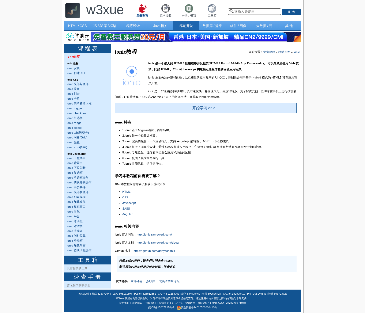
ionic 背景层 (75, 163)
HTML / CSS (77, 26)
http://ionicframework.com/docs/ (158, 242)
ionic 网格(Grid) (77, 137)
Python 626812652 (145, 293)
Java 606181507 (122, 293)
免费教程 (269, 52)
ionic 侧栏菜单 (76, 235)
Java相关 (160, 26)
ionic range (74, 123)
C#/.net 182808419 (234, 293)
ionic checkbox (76, 113)
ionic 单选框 (75, 118)
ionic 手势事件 (76, 187)
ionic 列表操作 (76, 197)
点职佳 (150, 281)
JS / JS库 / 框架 (104, 26)
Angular (127, 214)
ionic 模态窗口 (76, 206)
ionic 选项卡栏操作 (79, 250)
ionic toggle (74, 108)
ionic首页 (73, 56)
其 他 (289, 26)
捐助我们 (151, 302)
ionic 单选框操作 (78, 177)
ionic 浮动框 (75, 221)
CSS (125, 197)
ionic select (74, 127)
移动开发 (186, 26)
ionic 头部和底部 (78, 192)
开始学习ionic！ (205, 108)
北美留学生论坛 (169, 281)
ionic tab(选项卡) (78, 132)
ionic (297, 52)
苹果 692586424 (211, 293)
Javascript (129, 203)
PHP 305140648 (256, 293)
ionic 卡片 (73, 98)
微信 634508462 (190, 293)
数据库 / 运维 (212, 26)
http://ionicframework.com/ (154, 234)
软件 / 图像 (238, 26)
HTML (126, 191)
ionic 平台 (73, 216)
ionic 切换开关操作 (79, 182)
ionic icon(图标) (77, 147)
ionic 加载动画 (76, 245)
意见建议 (137, 302)
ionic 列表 (73, 93)
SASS (126, 208)
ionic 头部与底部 (78, 84)
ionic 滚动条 (75, 231)
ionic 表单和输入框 (79, 103)
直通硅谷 (136, 281)
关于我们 (124, 302)
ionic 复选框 (75, 172)
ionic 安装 (73, 68)
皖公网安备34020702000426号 (199, 307)
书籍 (193, 15)
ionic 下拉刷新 (76, 167)
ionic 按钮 (73, 89)
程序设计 (133, 26)
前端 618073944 (101, 293)
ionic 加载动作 (76, 201)
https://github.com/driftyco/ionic (154, 250)
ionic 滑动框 (75, 240)
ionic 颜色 (73, 142)
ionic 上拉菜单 (76, 158)
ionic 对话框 (75, 226)
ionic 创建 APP (76, 73)
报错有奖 (164, 302)
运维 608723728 (277, 293)
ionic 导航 (73, 211)
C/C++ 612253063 (168, 293)
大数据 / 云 (264, 26)
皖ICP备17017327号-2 (161, 307)
